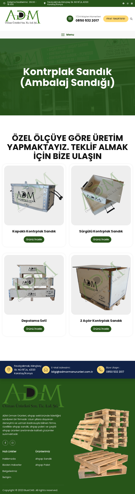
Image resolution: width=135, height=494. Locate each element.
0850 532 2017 (115, 372)
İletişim (6, 477)
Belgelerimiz (9, 471)
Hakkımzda (9, 458)
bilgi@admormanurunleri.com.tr (72, 372)
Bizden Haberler (12, 465)
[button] (67, 35)
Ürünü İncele (34, 239)
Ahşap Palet (42, 465)
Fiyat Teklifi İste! (116, 18)
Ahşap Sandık (43, 458)
